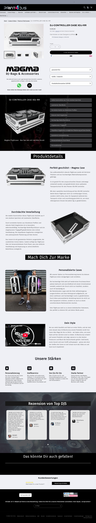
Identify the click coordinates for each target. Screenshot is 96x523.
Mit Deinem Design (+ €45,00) (60, 37)
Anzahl (51, 43)
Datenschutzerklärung (31, 516)
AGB (38, 516)
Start (5, 21)
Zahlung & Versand (87, 517)
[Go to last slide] (5, 37)
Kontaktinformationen (51, 516)
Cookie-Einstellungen (79, 516)
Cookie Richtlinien (68, 516)
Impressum (60, 516)
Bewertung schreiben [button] (61, 483)
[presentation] (84, 7)
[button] (84, 7)
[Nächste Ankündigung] (74, 2)
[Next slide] (42, 37)
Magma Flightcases (24, 21)
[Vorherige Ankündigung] (21, 2)
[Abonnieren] (60, 506)
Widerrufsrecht (20, 516)
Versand (57, 31)
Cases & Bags (12, 21)
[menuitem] (9, 55)
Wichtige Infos (88, 516)
